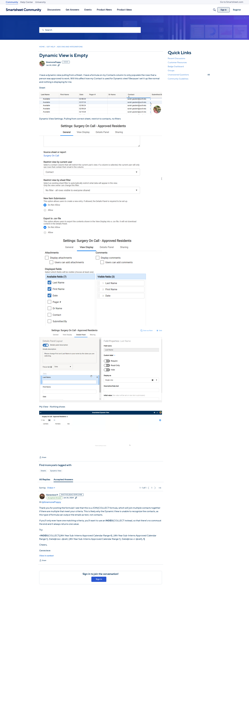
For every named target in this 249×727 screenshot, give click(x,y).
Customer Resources (177, 62)
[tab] (44, 479)
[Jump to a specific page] (159, 488)
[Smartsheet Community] (23, 10)
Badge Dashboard (176, 66)
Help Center (26, 2)
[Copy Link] (58, 65)
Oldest (50, 487)
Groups (171, 70)
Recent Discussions (176, 58)
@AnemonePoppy (51, 502)
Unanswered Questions (189, 74)
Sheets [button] (43, 471)
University (40, 2)
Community (12, 2)
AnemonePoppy (53, 62)
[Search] (214, 9)
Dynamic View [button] (55, 471)
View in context (46, 555)
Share (42, 457)
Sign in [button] (99, 579)
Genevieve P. (52, 495)
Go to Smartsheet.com (231, 2)
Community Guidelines (178, 78)
